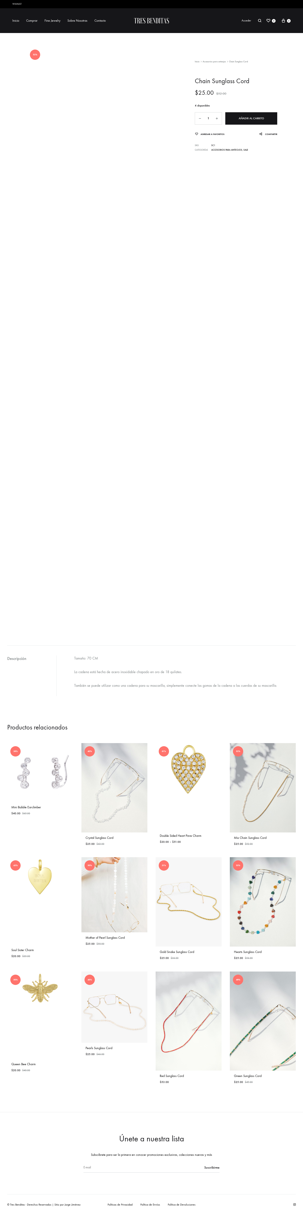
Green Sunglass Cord (248, 1076)
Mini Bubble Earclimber (26, 807)
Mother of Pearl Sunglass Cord (105, 938)
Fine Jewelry (52, 20)
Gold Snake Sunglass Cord (177, 952)
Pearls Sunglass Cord (99, 1048)
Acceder (246, 20)
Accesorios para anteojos (214, 61)
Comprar (32, 20)
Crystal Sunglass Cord (99, 838)
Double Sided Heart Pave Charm (180, 836)
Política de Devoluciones (181, 1204)
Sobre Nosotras (77, 20)
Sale (245, 150)
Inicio (15, 20)
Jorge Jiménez (72, 1204)
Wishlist (17, 4)
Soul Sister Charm (22, 950)
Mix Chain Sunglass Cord (250, 838)
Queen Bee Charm (23, 1064)
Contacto (100, 20)
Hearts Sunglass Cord (248, 952)
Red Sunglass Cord (172, 1076)
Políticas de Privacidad (120, 1204)
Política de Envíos (150, 1204)
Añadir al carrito (251, 118)
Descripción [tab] (16, 658)
